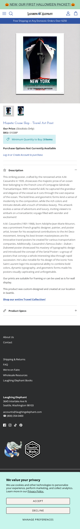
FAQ (5, 364)
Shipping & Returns (14, 359)
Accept (38, 501)
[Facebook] (4, 425)
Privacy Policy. (36, 491)
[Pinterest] (20, 425)
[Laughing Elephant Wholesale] (40, 13)
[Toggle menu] (4, 13)
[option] (40, 63)
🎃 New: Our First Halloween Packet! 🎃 (40, 4)
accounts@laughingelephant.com (22, 412)
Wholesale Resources (15, 375)
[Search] (13, 13)
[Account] (67, 13)
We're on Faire (11, 369)
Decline (38, 510)
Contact (7, 342)
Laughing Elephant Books (17, 380)
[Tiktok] (15, 425)
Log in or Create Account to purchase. (23, 155)
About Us (8, 337)
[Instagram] (10, 425)
